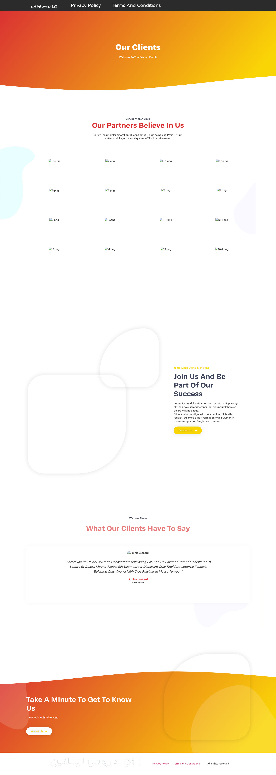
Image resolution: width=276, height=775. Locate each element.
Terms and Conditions (136, 5)
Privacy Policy (86, 5)
